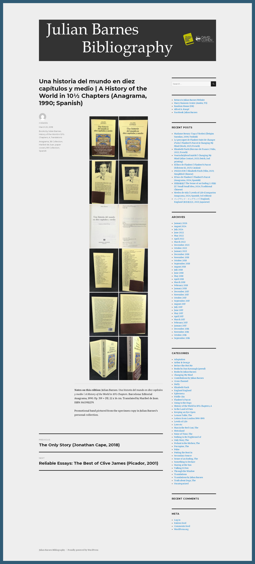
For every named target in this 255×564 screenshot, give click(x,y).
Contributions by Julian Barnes (189, 378)
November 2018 (181, 257)
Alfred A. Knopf (181, 109)
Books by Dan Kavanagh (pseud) (189, 369)
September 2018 (182, 263)
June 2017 (178, 310)
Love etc (178, 424)
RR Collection (52, 148)
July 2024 (178, 229)
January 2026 (180, 223)
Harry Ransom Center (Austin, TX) (190, 103)
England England (182, 390)
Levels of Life (180, 421)
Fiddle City (179, 396)
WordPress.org (181, 529)
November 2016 (181, 332)
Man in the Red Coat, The (186, 428)
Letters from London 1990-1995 (189, 418)
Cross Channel (181, 381)
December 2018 (181, 254)
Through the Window (184, 471)
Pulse (176, 449)
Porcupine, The (181, 446)
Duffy (177, 384)
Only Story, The (181, 440)
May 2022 (179, 235)
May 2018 (178, 276)
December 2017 (181, 291)
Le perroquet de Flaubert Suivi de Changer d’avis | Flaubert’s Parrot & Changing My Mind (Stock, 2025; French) (194, 143)
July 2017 (178, 307)
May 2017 (178, 313)
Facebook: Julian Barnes (185, 112)
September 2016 (182, 338)
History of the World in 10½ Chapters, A (193, 406)
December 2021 (181, 245)
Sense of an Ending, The (186, 459)
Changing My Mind (183, 375)
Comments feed (182, 526)
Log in (177, 520)
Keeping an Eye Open (184, 412)
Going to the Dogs (182, 403)
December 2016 (181, 329)
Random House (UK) (184, 106)
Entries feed (180, 523)
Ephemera (179, 393)
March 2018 (179, 282)
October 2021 (180, 248)
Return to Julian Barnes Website (189, 100)
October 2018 (180, 260)
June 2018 (178, 273)
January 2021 (180, 251)
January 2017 (180, 326)
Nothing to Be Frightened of (187, 437)
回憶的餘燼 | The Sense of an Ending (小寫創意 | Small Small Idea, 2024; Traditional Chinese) (195, 186)
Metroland (179, 431)
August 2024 (180, 226)
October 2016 (180, 335)
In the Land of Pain (183, 409)
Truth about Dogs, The (185, 480)
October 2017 (180, 298)
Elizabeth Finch (181, 387)
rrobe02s (43, 123)
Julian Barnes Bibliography (52, 550)
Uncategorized (181, 483)
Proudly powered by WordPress (83, 550)
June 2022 (179, 232)
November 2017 (181, 294)
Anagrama (44, 141)
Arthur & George (182, 362)
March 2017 (179, 319)
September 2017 (182, 301)
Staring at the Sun (182, 465)
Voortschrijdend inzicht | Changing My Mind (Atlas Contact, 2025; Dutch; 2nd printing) (192, 158)
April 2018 (179, 279)
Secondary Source (183, 455)
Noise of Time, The (183, 434)
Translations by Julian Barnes (188, 477)
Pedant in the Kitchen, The (187, 443)
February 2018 (181, 285)
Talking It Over (181, 468)
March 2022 (180, 242)
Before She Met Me (183, 365)
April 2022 (179, 239)
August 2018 (180, 267)
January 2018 (180, 288)
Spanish (42, 151)
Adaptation (179, 359)
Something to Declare (184, 462)
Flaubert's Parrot (182, 400)
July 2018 (178, 270)
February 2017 (181, 322)
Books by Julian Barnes (50, 131)
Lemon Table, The (183, 415)
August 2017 (179, 304)
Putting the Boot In (183, 452)
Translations (56, 137)
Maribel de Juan (46, 144)
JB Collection (56, 141)
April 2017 (178, 316)
